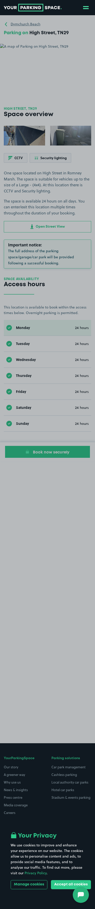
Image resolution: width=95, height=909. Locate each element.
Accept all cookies (71, 884)
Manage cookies (29, 884)
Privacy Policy (36, 873)
